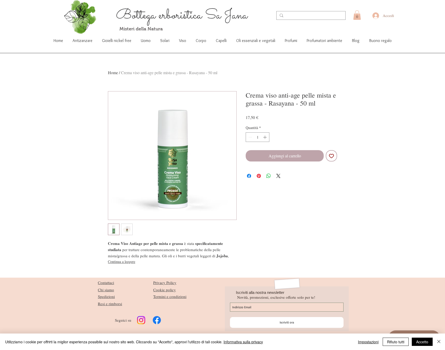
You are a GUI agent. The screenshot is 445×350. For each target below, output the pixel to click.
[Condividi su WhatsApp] (269, 176)
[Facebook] (156, 320)
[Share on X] (278, 176)
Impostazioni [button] (368, 341)
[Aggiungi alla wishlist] (331, 155)
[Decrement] (249, 137)
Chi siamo (106, 289)
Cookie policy (164, 289)
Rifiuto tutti (395, 341)
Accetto (422, 341)
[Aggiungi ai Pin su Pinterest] (259, 176)
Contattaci (106, 282)
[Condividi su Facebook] (249, 176)
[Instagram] (141, 320)
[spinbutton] (257, 137)
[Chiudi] (439, 342)
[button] (357, 15)
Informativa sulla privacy (243, 341)
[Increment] (265, 137)
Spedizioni (106, 296)
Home (113, 72)
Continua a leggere (121, 261)
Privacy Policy (164, 282)
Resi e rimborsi (110, 303)
